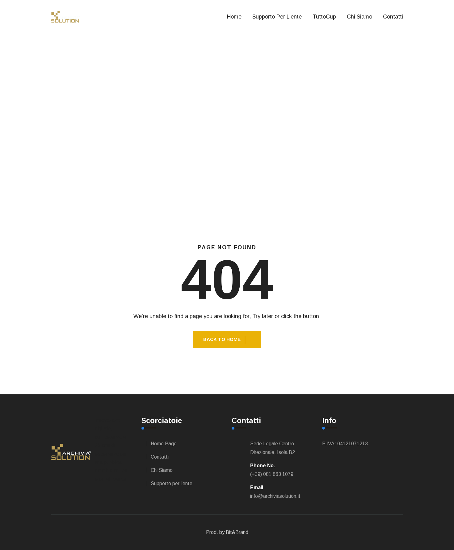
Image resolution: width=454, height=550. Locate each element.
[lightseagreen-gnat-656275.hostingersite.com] (65, 16)
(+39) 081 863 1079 (271, 474)
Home (234, 17)
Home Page (164, 443)
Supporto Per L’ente (277, 17)
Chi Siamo (359, 17)
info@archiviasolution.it (275, 496)
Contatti (393, 17)
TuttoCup (324, 17)
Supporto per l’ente (171, 483)
